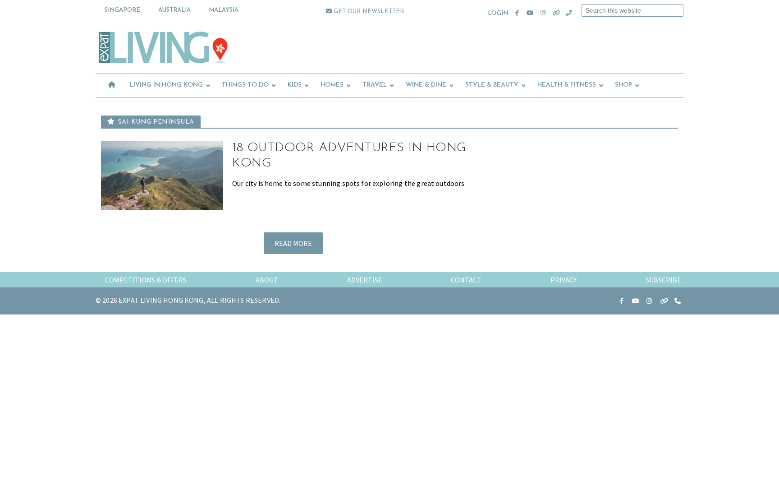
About (267, 279)
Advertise (364, 279)
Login (498, 13)
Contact (466, 279)
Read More (293, 243)
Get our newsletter (368, 11)
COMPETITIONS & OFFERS (146, 279)
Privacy (563, 279)
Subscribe (663, 279)
